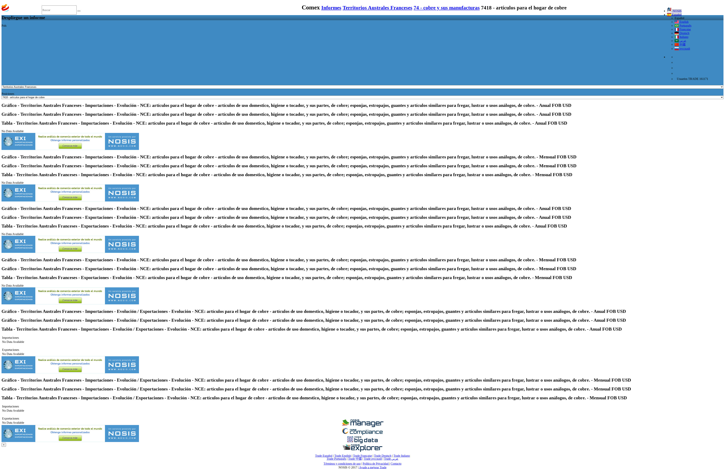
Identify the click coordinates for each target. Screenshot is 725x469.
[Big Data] (362, 442)
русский (684, 48)
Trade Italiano (401, 455)
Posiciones (8, 93)
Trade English (342, 455)
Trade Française (362, 455)
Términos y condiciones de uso (342, 463)
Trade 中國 (355, 458)
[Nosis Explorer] (362, 450)
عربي (682, 40)
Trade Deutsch (382, 455)
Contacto (396, 463)
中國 (682, 44)
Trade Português (336, 458)
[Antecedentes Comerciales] (362, 426)
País (4, 25)
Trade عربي (391, 458)
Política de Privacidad (376, 463)
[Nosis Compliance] (362, 434)
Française (685, 29)
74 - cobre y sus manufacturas (447, 8)
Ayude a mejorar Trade (372, 467)
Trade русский (373, 458)
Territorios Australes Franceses (377, 8)
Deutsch (684, 33)
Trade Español (323, 455)
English (684, 21)
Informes (331, 8)
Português (685, 25)
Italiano (683, 37)
